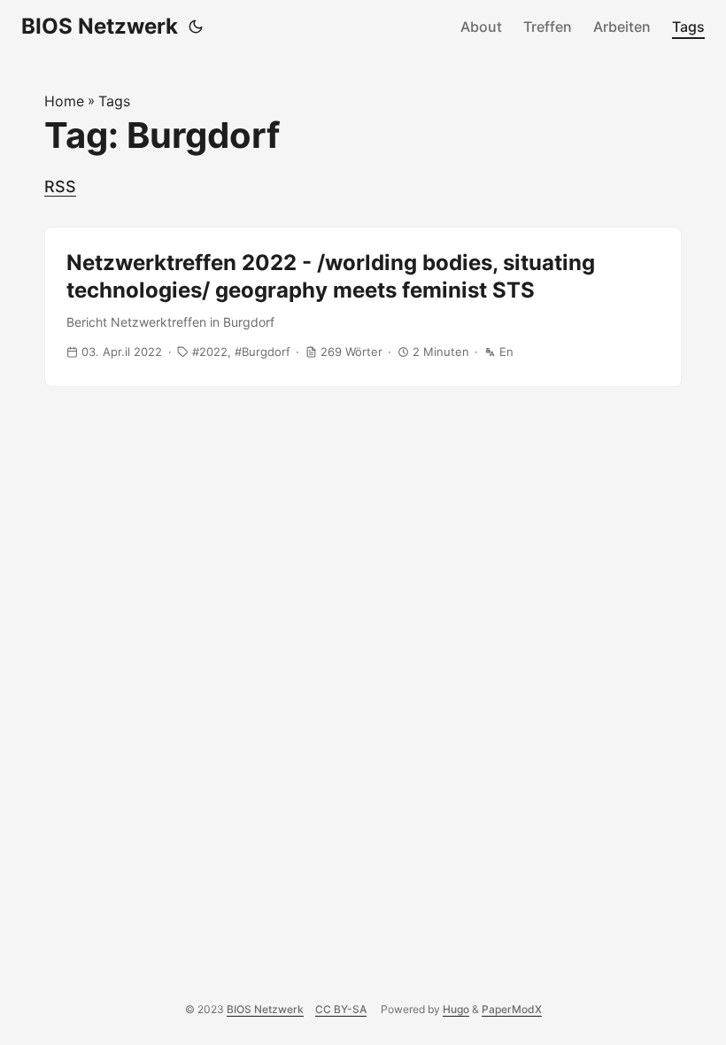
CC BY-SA (341, 1009)
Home (64, 101)
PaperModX (512, 1009)
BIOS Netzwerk (99, 26)
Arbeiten (622, 26)
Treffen (547, 26)
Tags (688, 26)
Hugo (456, 1009)
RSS (60, 186)
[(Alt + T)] (195, 26)
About (481, 26)
